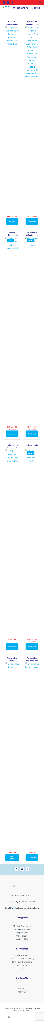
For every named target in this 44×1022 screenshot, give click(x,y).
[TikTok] (12, 2)
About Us (22, 992)
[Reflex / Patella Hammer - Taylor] (32, 542)
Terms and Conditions (22, 962)
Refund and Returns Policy (22, 958)
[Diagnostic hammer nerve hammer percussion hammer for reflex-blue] (12, 119)
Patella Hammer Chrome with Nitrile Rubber (12, 447)
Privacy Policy (21, 955)
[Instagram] (8, 2)
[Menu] (40, 2)
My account (21, 965)
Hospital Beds (22, 932)
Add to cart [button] (12, 221)
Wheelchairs (22, 936)
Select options (12, 857)
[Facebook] (4, 2)
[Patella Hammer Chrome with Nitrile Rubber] (12, 542)
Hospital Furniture (22, 929)
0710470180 (19, 8)
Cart (22, 968)
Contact (22, 988)
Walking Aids (22, 939)
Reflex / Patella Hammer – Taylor (32, 447)
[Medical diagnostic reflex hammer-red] (12, 330)
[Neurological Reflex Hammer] (32, 330)
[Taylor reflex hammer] (12, 755)
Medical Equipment (22, 926)
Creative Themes (21, 1010)
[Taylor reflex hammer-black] (32, 755)
